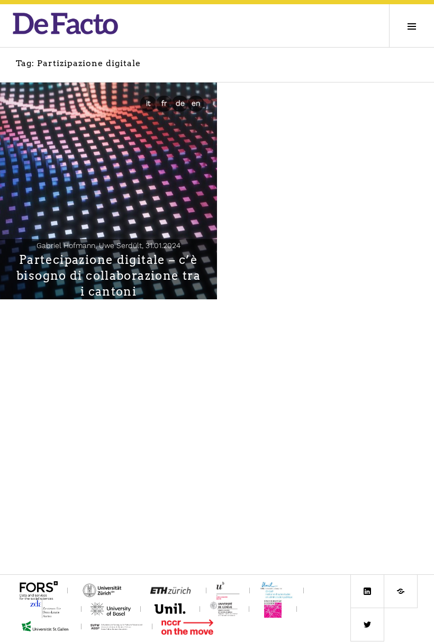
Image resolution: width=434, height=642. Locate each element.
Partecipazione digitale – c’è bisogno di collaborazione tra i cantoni (108, 275)
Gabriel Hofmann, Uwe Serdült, (108, 245)
